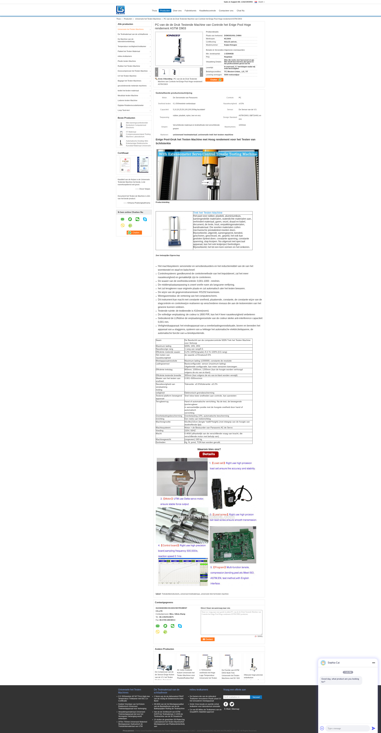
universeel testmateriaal (190, 594)
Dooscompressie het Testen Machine (133, 71)
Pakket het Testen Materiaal (129, 51)
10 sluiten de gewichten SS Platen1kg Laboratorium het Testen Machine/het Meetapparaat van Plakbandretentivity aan (169, 723)
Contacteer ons (226, 10)
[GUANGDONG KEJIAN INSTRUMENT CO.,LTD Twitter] (232, 705)
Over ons (177, 10)
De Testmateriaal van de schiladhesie (133, 34)
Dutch (261, 2)
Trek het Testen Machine (207, 212)
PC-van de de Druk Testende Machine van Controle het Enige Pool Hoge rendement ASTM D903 (180, 81)
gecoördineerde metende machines (132, 86)
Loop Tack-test (123, 110)
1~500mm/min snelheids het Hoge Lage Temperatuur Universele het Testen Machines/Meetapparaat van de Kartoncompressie (209, 678)
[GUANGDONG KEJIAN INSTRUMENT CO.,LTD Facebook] (226, 705)
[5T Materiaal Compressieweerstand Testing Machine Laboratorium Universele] (121, 134)
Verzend (256, 697)
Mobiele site (230, 713)
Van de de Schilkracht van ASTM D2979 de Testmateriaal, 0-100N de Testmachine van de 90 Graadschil (168, 714)
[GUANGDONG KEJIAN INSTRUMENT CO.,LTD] (156, 72)
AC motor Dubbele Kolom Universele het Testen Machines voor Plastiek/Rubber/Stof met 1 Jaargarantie (186, 675)
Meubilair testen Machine (128, 96)
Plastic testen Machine (127, 61)
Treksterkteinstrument (170, 594)
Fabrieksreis (190, 10)
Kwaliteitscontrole (207, 10)
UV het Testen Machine (127, 76)
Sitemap (235, 709)
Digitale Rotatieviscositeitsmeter (131, 105)
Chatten (214, 80)
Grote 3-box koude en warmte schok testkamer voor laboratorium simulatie (205, 705)
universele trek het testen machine (215, 594)
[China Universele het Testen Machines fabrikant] (121, 10)
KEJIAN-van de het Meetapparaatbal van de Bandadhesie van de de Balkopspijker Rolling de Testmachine (169, 706)
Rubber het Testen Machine (129, 66)
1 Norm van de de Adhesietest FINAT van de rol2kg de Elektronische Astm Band (169, 698)
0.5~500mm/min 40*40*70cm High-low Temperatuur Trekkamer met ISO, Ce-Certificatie (134, 698)
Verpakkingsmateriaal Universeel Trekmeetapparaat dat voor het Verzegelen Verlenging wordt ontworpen (131, 715)
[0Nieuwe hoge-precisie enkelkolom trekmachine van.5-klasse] (253, 664)
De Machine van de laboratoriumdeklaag (126, 40)
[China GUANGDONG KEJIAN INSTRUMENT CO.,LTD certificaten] (125, 165)
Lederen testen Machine (127, 100)
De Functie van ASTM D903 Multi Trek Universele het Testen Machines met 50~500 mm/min (231, 675)
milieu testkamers (125, 56)
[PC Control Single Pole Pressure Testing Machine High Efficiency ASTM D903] (179, 48)
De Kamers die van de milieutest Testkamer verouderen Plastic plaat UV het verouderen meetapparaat (205, 698)
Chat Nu (241, 11)
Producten (165, 10)
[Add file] (322, 728)
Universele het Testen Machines (148, 19)
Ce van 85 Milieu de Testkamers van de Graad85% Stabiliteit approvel (206, 711)
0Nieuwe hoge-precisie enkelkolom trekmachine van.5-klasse (253, 679)
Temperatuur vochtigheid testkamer (132, 46)
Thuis (154, 10)
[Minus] (373, 663)
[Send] (373, 728)
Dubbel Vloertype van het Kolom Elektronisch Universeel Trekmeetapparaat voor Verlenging (132, 706)
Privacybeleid (128, 731)
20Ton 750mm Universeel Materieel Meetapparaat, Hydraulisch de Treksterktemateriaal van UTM (132, 724)
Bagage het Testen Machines (129, 81)
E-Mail (227, 709)
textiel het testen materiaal (128, 91)
